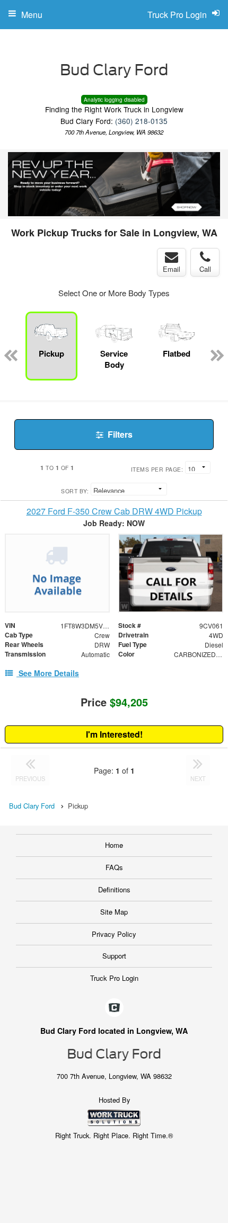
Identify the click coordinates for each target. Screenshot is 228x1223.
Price (114, 702)
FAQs (114, 867)
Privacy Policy (114, 934)
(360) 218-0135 (141, 121)
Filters (119, 434)
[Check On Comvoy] (114, 1008)
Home (114, 845)
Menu (31, 14)
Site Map (114, 912)
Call (205, 269)
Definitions (114, 889)
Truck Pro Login (114, 978)
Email (171, 269)
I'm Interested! (114, 734)
